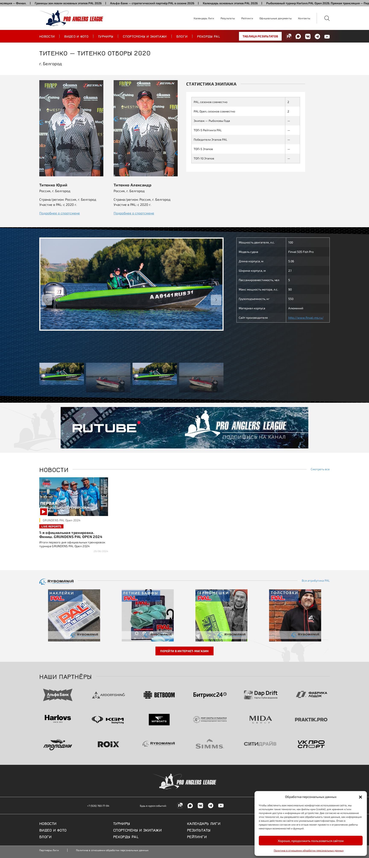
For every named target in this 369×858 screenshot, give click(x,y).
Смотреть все (320, 469)
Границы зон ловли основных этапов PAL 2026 (36, 3)
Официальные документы (275, 18)
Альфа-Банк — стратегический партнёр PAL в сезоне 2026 (121, 3)
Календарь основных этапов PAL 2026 (198, 3)
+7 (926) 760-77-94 (98, 805)
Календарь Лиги (204, 18)
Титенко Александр (132, 184)
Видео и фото (76, 36)
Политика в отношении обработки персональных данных (309, 850)
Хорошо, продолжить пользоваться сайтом (311, 841)
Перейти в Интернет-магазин (184, 651)
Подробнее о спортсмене (59, 213)
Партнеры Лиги (49, 850)
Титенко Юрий (53, 184)
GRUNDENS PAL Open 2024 (62, 520)
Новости (47, 36)
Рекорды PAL (208, 36)
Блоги (182, 36)
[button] (360, 797)
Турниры (105, 36)
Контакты (304, 18)
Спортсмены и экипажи (145, 36)
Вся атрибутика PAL (316, 580)
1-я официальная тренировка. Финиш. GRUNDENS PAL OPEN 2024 (70, 534)
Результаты (228, 18)
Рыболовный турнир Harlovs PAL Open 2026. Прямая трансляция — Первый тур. (292, 3)
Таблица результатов (260, 36)
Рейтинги (247, 18)
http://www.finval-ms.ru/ (306, 317)
